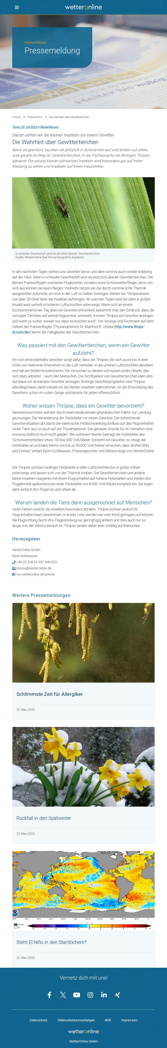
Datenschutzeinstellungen (76, 1020)
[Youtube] (76, 995)
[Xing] (117, 995)
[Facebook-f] (49, 995)
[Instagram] (90, 995)
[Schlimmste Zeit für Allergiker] (83, 643)
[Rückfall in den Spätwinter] (83, 767)
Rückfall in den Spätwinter (43, 818)
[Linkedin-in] (104, 995)
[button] (16, 7)
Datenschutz (38, 1020)
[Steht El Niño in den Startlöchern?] (83, 891)
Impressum (129, 1020)
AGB (108, 1020)
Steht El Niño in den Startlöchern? (51, 942)
